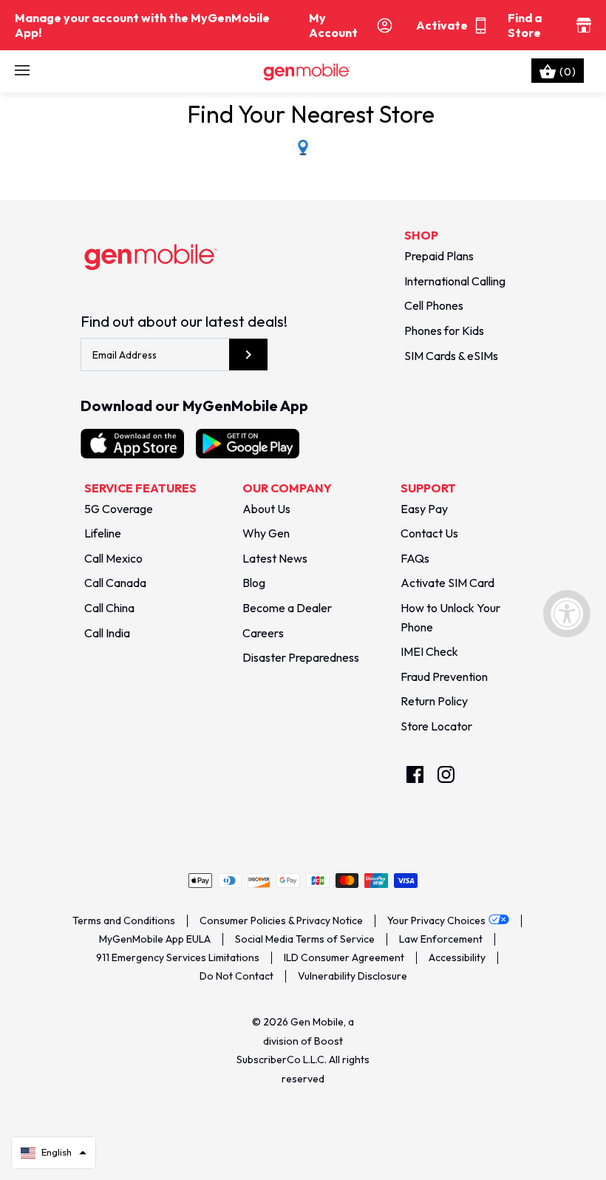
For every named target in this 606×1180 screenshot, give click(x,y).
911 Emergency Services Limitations (177, 957)
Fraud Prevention (444, 676)
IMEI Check (429, 651)
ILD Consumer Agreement (344, 957)
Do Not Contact (236, 976)
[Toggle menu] (22, 71)
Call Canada (115, 582)
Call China (109, 607)
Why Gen (266, 533)
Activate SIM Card (447, 582)
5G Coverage (118, 508)
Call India (107, 632)
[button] (53, 1152)
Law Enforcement (441, 939)
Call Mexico (113, 558)
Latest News (274, 558)
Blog (253, 582)
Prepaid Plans (439, 255)
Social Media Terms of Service (305, 939)
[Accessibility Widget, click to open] (566, 613)
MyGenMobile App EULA (155, 939)
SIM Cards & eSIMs (451, 355)
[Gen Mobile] (303, 71)
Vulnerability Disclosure (352, 976)
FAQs (415, 558)
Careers (263, 632)
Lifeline (102, 533)
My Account (333, 25)
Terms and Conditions (123, 920)
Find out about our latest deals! (184, 321)
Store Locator (436, 726)
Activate (442, 25)
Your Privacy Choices (436, 920)
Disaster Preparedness (300, 657)
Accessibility (457, 957)
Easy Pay (424, 508)
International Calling (454, 281)
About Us (266, 508)
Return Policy (434, 701)
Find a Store (525, 25)
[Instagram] (446, 774)
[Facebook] (414, 774)
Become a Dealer (287, 607)
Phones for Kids (444, 330)
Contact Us (429, 533)
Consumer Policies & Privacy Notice (281, 920)
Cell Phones (433, 305)
